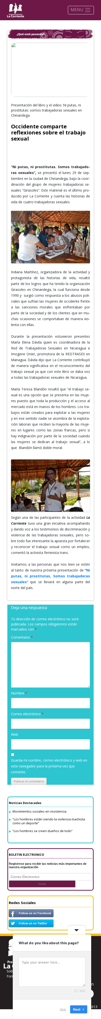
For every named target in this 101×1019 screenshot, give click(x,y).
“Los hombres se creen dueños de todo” (43, 831)
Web (14, 734)
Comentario (22, 637)
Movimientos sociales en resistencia (39, 811)
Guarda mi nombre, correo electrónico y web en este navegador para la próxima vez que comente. (49, 766)
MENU (78, 9)
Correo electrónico (27, 714)
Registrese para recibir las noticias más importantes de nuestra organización (48, 865)
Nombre (19, 693)
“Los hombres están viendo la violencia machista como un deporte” (49, 821)
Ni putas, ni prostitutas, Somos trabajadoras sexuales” (50, 576)
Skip (63, 1009)
